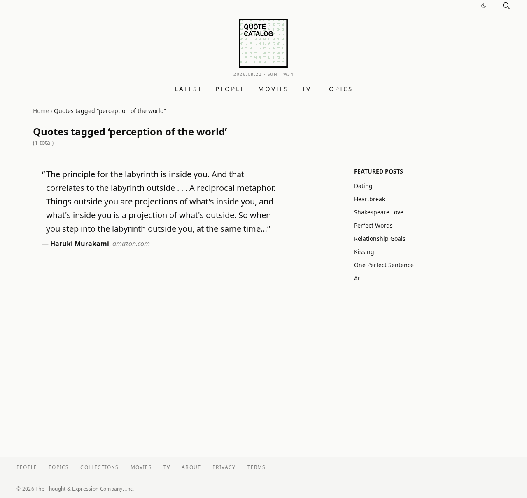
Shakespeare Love (378, 212)
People (230, 89)
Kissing (364, 252)
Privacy (224, 467)
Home (41, 111)
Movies (273, 89)
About (191, 467)
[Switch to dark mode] (484, 6)
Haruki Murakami (79, 243)
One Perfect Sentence (384, 265)
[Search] (506, 6)
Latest (188, 89)
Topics (338, 89)
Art (358, 278)
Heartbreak (369, 199)
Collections (99, 467)
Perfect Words (373, 225)
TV (306, 89)
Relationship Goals (380, 238)
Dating (363, 186)
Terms (256, 467)
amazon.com (131, 243)
